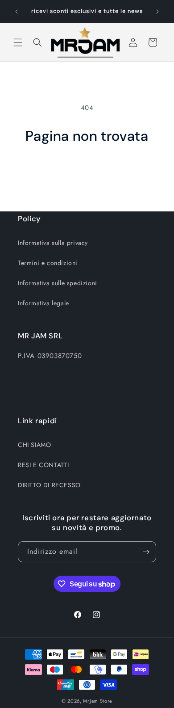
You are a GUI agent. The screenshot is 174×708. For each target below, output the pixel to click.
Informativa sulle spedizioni (57, 282)
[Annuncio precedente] (16, 11)
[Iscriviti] (146, 551)
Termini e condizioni (48, 262)
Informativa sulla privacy (53, 242)
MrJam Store (97, 700)
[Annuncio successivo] (157, 11)
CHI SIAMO (34, 444)
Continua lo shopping (87, 169)
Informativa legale (43, 303)
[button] (18, 42)
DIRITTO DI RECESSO (49, 484)
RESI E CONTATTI (43, 464)
